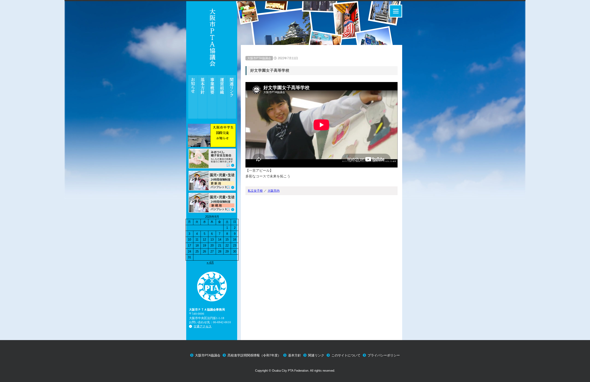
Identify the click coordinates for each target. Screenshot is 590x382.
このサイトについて (345, 355)
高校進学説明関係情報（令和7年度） (254, 355)
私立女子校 (255, 190)
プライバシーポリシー (384, 355)
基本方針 (294, 355)
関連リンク (316, 355)
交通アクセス (203, 326)
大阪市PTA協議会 (259, 58)
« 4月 (210, 262)
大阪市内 (274, 190)
